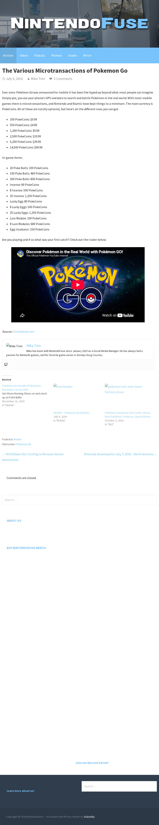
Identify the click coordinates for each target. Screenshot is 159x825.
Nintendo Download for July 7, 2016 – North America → (120, 454)
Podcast (39, 55)
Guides (72, 55)
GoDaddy (89, 816)
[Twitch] (6, 364)
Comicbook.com (23, 331)
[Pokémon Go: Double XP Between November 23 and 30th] (28, 395)
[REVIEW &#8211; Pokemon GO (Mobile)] (77, 397)
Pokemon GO (23, 444)
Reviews (56, 55)
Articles (8, 55)
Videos (24, 55)
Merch (87, 55)
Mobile (17, 439)
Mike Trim (38, 78)
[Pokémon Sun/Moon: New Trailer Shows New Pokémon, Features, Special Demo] (128, 397)
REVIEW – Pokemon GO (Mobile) (72, 412)
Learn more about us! (20, 791)
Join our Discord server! (92, 763)
